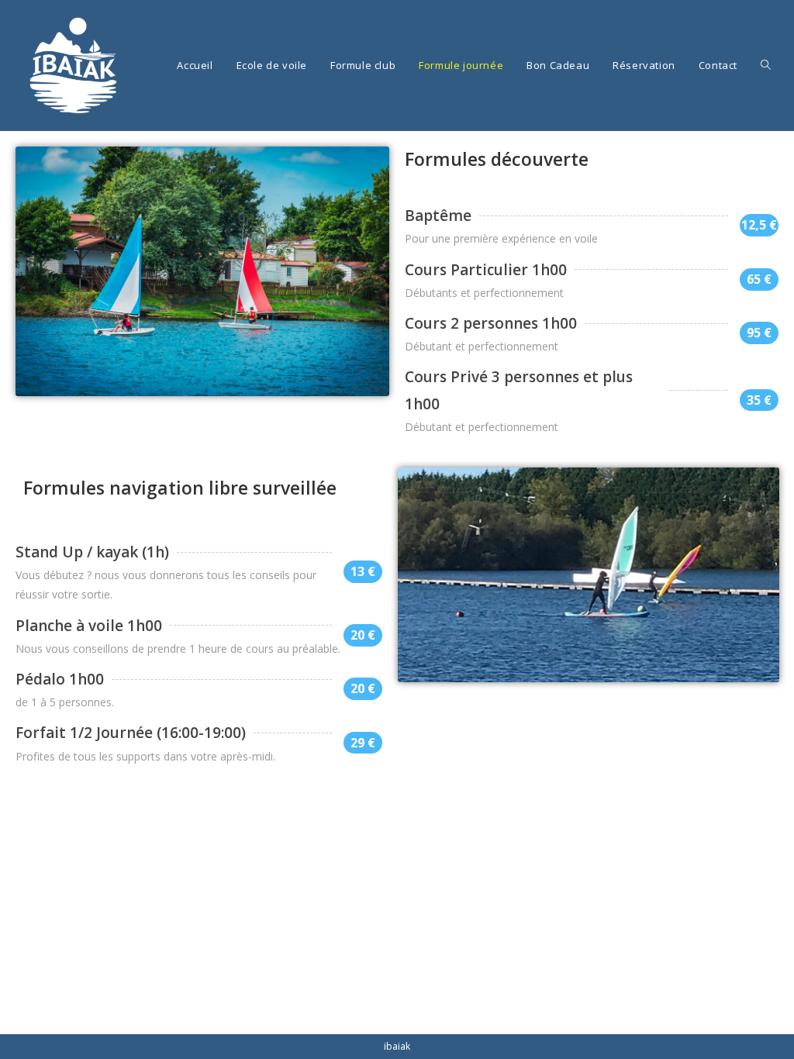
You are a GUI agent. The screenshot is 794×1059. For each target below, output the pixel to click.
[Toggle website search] (765, 65)
